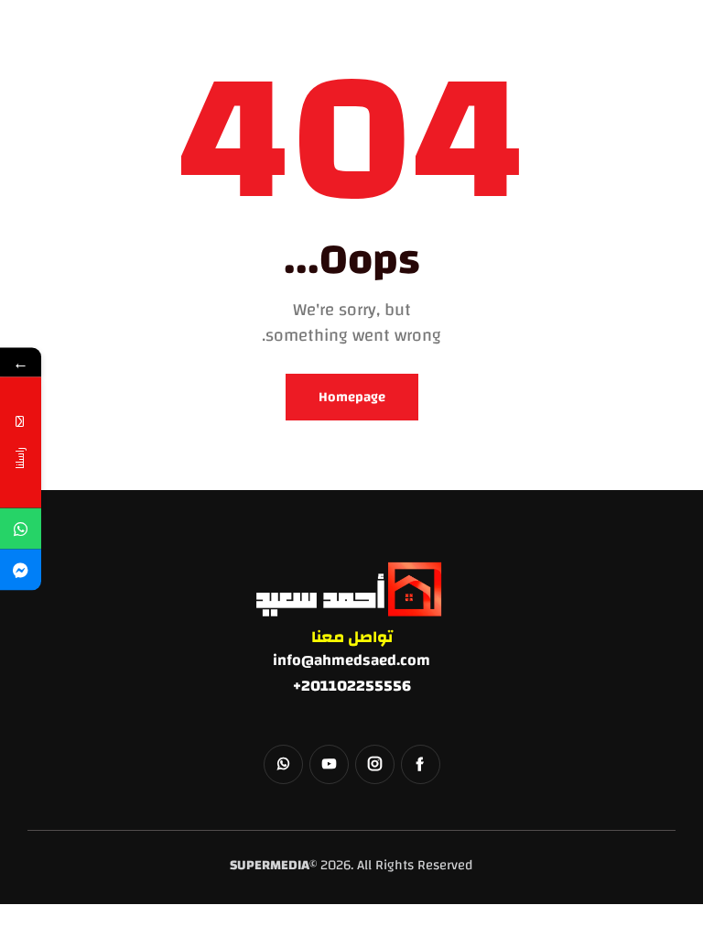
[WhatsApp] (20, 529)
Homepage (352, 397)
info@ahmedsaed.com (351, 660)
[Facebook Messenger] (20, 570)
